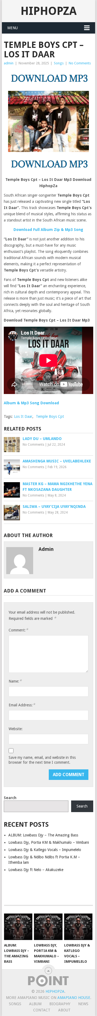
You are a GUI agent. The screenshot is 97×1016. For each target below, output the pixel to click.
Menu (12, 28)
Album (35, 1004)
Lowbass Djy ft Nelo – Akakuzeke (35, 870)
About (64, 1010)
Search (10, 798)
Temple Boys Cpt (50, 416)
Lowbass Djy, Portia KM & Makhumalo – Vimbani (48, 842)
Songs (59, 63)
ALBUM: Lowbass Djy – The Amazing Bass (43, 835)
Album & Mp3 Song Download (31, 403)
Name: (15, 681)
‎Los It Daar (23, 416)
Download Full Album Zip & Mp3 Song (48, 229)
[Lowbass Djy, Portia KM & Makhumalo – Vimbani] (48, 927)
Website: (16, 729)
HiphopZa (48, 11)
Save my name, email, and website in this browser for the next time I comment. (42, 760)
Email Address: (22, 704)
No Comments (80, 63)
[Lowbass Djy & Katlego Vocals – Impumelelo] (78, 927)
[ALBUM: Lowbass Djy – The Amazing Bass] (18, 927)
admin (8, 63)
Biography (59, 1004)
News (83, 1004)
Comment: (18, 630)
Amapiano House (73, 997)
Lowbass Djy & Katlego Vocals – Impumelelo (44, 850)
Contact (41, 1010)
